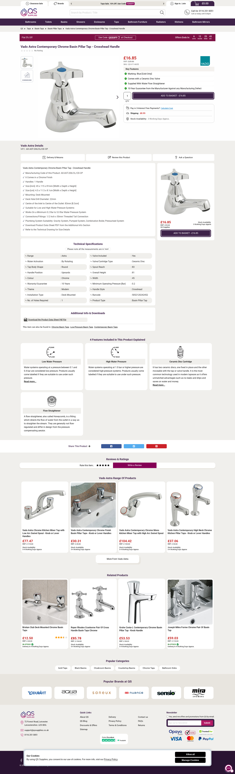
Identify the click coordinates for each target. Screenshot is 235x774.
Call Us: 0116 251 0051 (202, 11)
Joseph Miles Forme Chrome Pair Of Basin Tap (188, 629)
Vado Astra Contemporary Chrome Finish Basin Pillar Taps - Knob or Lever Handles (91, 532)
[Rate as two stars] (99, 465)
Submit (207, 723)
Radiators (161, 22)
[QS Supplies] (29, 12)
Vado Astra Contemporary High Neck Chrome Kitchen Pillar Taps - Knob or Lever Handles (190, 532)
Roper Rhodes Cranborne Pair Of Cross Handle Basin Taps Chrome (90, 629)
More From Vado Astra (117, 559)
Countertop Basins (126, 668)
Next (163, 3)
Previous (71, 3)
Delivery (112, 717)
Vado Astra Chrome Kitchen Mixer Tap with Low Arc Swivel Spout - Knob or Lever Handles (43, 533)
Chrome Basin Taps (60, 327)
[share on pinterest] (156, 446)
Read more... (30, 381)
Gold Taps (62, 668)
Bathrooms (30, 22)
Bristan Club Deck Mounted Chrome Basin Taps (42, 629)
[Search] (162, 12)
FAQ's (140, 721)
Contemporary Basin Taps (106, 327)
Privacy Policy (115, 721)
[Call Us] (187, 12)
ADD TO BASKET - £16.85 (173, 95)
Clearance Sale (36, 3)
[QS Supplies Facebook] (21, 760)
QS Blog (83, 721)
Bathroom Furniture (137, 22)
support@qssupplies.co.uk (36, 730)
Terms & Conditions (118, 725)
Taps (116, 22)
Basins (64, 22)
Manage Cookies (190, 760)
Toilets (48, 22)
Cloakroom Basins (102, 668)
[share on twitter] (134, 446)
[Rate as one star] (97, 465)
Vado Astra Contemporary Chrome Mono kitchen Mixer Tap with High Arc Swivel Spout (141, 532)
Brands (61, 3)
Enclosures (99, 22)
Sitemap (83, 729)
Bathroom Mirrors (201, 22)
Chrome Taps (149, 668)
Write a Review (135, 465)
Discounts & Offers (88, 725)
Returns (141, 725)
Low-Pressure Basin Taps (81, 327)
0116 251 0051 (31, 735)
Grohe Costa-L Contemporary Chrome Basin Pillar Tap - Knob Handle (140, 629)
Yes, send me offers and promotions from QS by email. (191, 717)
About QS (84, 717)
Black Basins (80, 668)
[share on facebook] (111, 446)
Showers (80, 22)
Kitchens (179, 22)
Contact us (143, 717)
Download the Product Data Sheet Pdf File (47, 319)
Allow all (190, 754)
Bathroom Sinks (169, 668)
